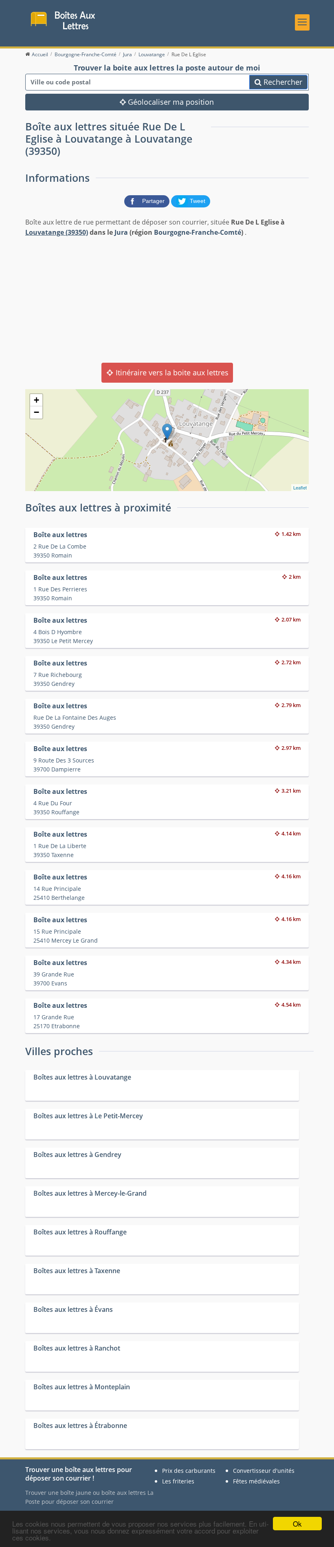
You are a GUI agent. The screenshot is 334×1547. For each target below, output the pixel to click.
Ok (297, 1523)
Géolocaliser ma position (170, 102)
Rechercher (281, 82)
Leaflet (300, 487)
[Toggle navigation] (302, 22)
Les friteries (178, 1481)
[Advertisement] (167, 299)
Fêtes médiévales (256, 1481)
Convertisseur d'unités (263, 1470)
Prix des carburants (188, 1470)
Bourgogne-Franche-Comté (197, 232)
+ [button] (36, 400)
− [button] (36, 412)
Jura (121, 232)
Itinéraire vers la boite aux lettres (171, 372)
